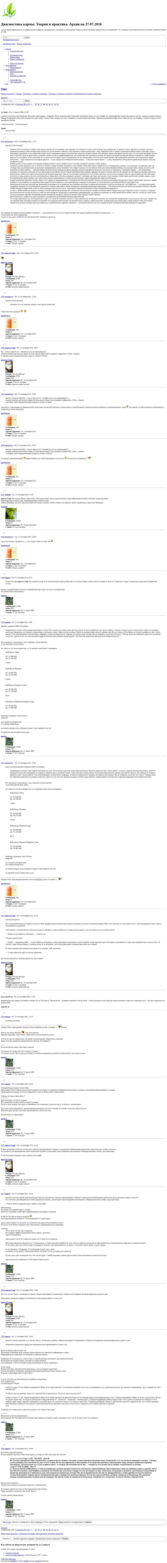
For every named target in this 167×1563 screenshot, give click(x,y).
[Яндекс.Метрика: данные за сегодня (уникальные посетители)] (8, 1559)
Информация (10, 70)
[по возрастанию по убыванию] (81, 1522)
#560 (3, 1449)
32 (55, 104)
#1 (2, 112)
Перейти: (6, 1539)
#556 (3, 1145)
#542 (3, 253)
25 (36, 104)
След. (9, 1522)
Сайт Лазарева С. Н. (18, 82)
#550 (3, 622)
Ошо (4, 88)
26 (38, 104)
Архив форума (15, 80)
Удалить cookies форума (14, 1555)
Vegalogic (38, 1561)
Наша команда (15, 68)
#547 (3, 495)
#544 (3, 348)
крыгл (7, 578)
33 (58, 104)
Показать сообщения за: (21, 1522)
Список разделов (16, 51)
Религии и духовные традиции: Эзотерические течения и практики (75, 94)
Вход (164, 84)
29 (47, 104)
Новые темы (15, 57)
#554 (3, 1017)
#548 (3, 537)
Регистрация (157, 84)
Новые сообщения (24, 44)
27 (41, 104)
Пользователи (10, 65)
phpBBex (13, 1561)
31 (52, 104)
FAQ (12, 74)
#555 (3, 1084)
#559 (3, 1336)
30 (49, 104)
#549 (3, 578)
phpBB (26, 1561)
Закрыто (4, 98)
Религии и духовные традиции (35, 94)
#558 (3, 1290)
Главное (19, 94)
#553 (3, 997)
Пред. (5, 1522)
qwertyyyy (9, 141)
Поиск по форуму (17, 63)
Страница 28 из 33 (22, 104)
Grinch (7, 495)
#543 (3, 297)
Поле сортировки (51, 1522)
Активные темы (9, 44)
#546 (3, 445)
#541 (3, 141)
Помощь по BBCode (18, 76)
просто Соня (10, 253)
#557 (3, 1194)
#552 (3, 916)
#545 (3, 394)
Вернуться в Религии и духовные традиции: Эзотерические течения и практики (32, 1534)
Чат (6, 84)
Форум (8, 49)
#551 (3, 763)
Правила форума (16, 72)
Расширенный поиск (11, 40)
